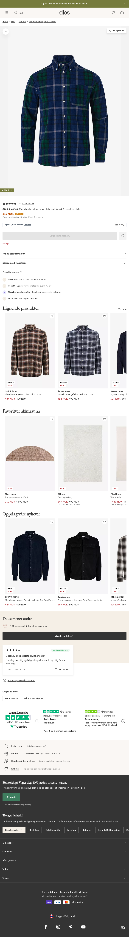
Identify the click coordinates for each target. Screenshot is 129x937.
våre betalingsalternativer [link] (73, 896)
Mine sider (8, 842)
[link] (64, 4)
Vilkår (5, 869)
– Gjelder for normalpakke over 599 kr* (29, 286)
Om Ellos (7, 851)
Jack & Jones (10, 208)
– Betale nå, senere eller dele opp (34, 292)
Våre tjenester (10, 860)
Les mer (27, 225)
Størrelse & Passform (14, 262)
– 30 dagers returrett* (23, 298)
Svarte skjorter (11, 698)
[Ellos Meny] (7, 12)
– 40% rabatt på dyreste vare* (27, 279)
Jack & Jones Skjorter (33, 698)
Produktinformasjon (14, 253)
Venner (6, 878)
